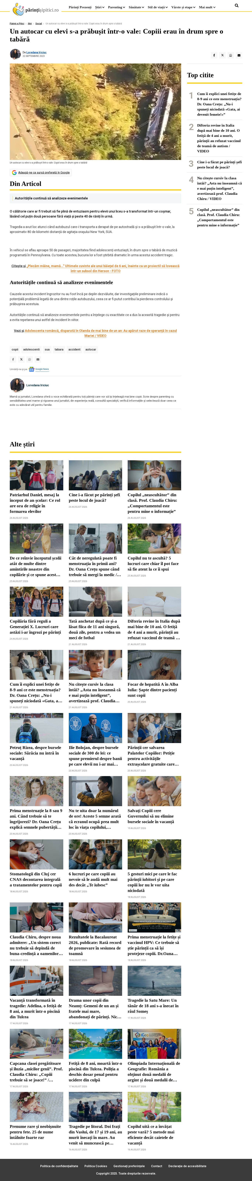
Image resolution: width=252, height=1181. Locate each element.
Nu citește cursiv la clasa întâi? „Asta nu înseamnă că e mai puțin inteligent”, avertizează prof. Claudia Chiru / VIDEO (95, 693)
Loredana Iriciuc (36, 52)
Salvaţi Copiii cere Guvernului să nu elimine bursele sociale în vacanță (151, 816)
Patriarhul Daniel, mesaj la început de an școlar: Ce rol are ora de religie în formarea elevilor (35, 503)
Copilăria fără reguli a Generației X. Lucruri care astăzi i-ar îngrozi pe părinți (35, 627)
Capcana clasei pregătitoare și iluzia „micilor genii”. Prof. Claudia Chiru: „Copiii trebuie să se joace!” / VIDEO (36, 1072)
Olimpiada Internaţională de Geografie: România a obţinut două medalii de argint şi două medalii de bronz (154, 1072)
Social (38, 23)
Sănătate (135, 7)
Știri (98, 7)
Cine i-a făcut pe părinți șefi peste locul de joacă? (94, 498)
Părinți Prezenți (80, 7)
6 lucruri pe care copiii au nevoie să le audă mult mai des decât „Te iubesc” (93, 879)
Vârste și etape (181, 7)
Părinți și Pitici (17, 23)
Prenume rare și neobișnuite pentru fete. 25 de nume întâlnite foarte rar (35, 1132)
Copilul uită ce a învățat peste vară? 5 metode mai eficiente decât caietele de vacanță (151, 1134)
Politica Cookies (95, 1166)
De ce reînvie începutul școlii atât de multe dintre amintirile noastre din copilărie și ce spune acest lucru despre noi (35, 567)
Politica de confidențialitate (59, 1166)
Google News (42, 369)
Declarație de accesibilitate (187, 1166)
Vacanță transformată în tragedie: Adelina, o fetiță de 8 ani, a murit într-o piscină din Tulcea (36, 1008)
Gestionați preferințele (129, 1166)
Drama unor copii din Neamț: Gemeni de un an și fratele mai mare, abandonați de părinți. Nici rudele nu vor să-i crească (93, 1009)
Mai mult (206, 7)
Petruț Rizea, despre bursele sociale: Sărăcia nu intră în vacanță (35, 753)
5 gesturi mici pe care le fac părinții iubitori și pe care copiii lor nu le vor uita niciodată (152, 882)
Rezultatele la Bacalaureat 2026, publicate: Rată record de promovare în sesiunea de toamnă (95, 945)
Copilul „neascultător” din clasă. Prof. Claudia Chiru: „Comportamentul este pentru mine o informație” (152, 503)
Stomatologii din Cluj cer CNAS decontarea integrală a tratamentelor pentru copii (36, 879)
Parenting (115, 7)
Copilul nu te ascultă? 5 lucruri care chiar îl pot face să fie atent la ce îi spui (153, 563)
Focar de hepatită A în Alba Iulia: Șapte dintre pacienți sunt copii (153, 690)
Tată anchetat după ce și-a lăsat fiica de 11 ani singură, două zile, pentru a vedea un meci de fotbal (94, 629)
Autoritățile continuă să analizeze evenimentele (51, 198)
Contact (156, 1166)
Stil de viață (156, 7)
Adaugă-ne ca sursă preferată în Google (44, 172)
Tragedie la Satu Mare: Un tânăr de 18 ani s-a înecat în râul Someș (153, 1006)
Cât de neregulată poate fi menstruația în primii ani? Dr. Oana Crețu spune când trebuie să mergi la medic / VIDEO (94, 567)
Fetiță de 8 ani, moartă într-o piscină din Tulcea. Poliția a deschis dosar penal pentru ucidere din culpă (95, 1071)
